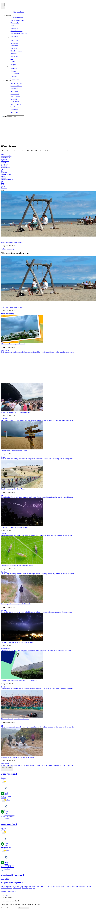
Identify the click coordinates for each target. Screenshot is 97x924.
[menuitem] (50, 25)
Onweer (3, 533)
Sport (2, 495)
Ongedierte (4, 572)
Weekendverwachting (7, 249)
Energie (3, 687)
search (5, 116)
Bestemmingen (5, 648)
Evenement (4, 418)
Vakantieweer (5, 350)
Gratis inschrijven (23, 908)
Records (3, 610)
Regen (3, 457)
